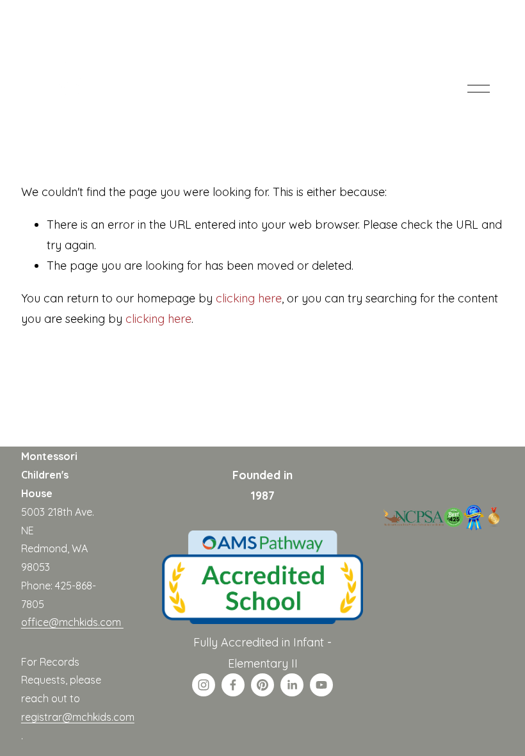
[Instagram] (203, 684)
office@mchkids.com (72, 622)
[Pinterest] (262, 684)
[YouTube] (321, 684)
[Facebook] (233, 684)
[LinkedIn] (291, 684)
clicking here (249, 298)
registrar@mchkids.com (77, 717)
